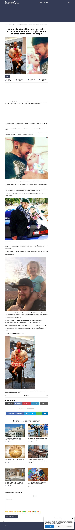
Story (7, 76)
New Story (45, 2)
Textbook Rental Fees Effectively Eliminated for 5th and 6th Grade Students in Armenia (37, 461)
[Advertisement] (37, 13)
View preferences (68, 526)
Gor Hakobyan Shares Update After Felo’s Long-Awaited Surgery (37, 439)
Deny (59, 526)
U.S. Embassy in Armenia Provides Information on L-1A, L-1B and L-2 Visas (14, 439)
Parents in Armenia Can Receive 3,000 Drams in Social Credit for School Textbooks (37, 484)
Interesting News (11, 2)
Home (40, 2)
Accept (49, 526)
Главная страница (8, 24)
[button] (72, 517)
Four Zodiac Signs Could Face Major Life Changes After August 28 (14, 460)
